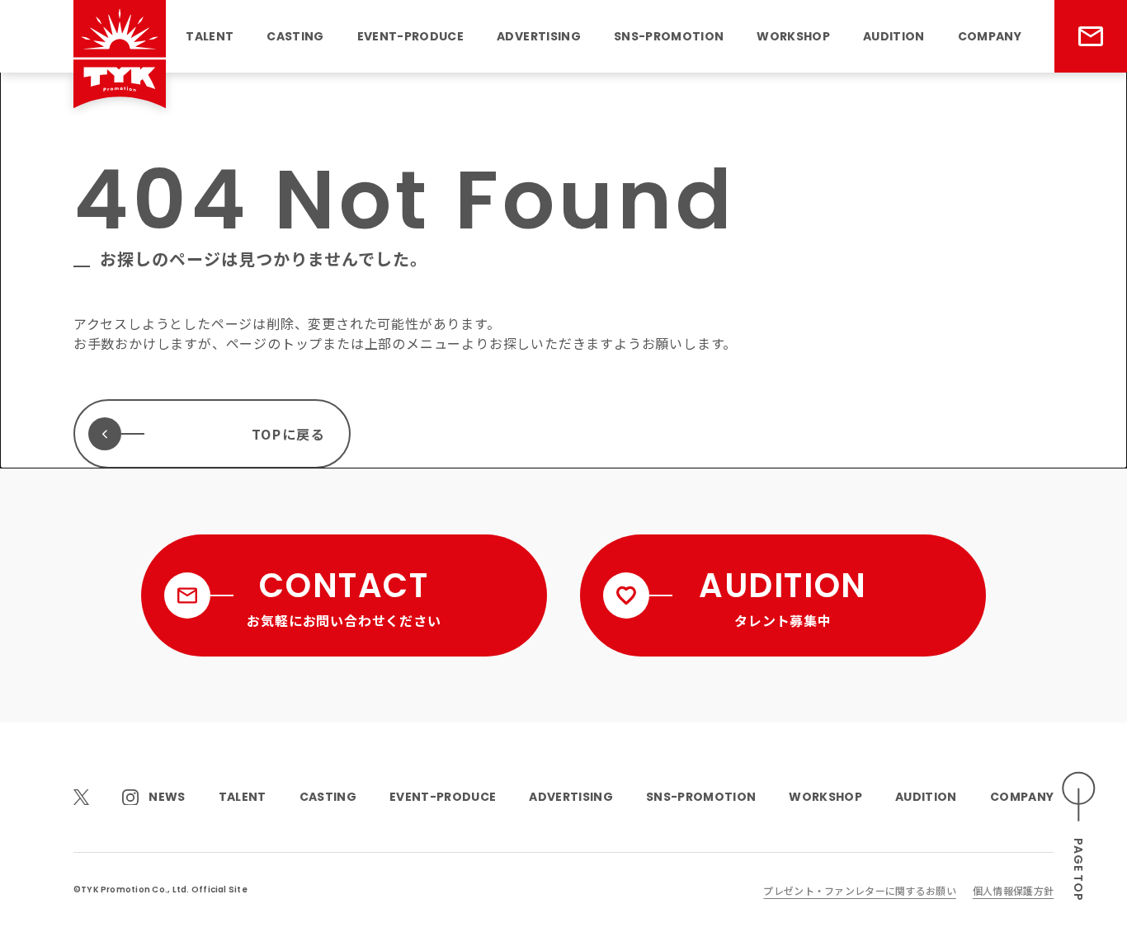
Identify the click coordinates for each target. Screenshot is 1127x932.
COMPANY (989, 36)
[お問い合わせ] (1090, 36)
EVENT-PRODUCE (410, 36)
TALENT (209, 36)
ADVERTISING (539, 36)
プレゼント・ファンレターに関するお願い (859, 890)
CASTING (294, 36)
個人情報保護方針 (1013, 890)
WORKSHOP (793, 36)
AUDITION (894, 36)
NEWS (167, 796)
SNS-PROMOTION (669, 36)
